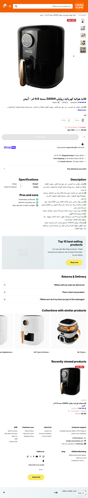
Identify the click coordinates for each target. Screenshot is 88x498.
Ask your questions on (72, 444)
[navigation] (83, 21)
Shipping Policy (29, 436)
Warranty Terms (28, 433)
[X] (31, 456)
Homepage (82, 15)
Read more (82, 110)
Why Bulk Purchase (11, 433)
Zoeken (16, 6)
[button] (73, 56)
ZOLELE (65, 102)
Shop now (74, 262)
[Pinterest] (40, 456)
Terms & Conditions (45, 433)
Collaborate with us (77, 460)
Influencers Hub (81, 458)
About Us (47, 427)
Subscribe (36, 477)
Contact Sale (13, 441)
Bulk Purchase (12, 431)
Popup (66, 127)
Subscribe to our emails (36, 465)
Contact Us (47, 431)
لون (85, 115)
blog (63, 451)
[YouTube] (37, 456)
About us (14, 436)
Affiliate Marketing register (77, 455)
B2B (15, 427)
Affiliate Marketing (79, 451)
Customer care (28, 427)
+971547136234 (78, 438)
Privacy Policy (46, 436)
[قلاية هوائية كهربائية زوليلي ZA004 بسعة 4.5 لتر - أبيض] (69, 381)
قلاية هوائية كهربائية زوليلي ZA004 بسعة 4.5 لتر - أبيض (69, 404)
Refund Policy (29, 431)
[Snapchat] (43, 461)
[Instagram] (43, 456)
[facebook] (33, 456)
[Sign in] (9, 6)
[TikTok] (28, 456)
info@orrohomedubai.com (74, 441)
